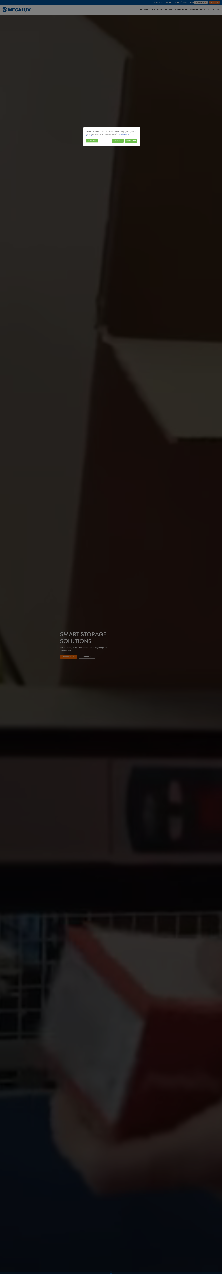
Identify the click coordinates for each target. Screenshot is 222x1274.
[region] (111, 136)
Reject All (117, 140)
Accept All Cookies (131, 140)
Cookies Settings (92, 140)
